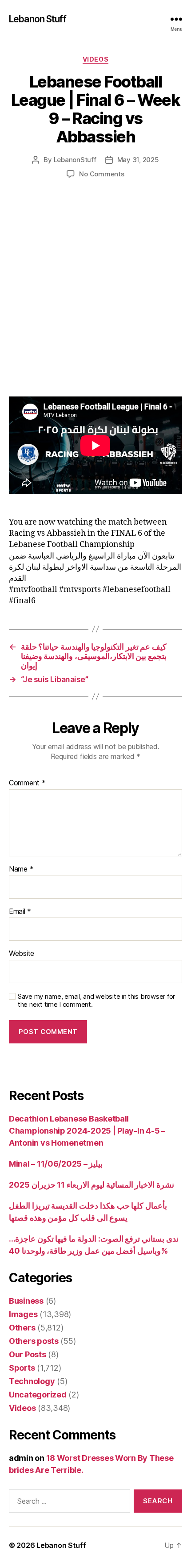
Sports (22, 1367)
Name (21, 869)
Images (23, 1314)
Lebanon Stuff (37, 19)
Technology (32, 1381)
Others (22, 1327)
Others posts (34, 1341)
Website (21, 954)
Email (20, 912)
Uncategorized (38, 1394)
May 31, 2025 (138, 159)
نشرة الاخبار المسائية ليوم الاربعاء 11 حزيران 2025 (91, 1184)
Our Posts (27, 1354)
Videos (95, 59)
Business (26, 1300)
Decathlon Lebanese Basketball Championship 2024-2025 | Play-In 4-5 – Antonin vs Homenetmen (87, 1130)
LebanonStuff (75, 159)
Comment (27, 783)
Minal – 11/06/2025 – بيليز (56, 1163)
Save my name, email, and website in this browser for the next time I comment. (96, 1001)
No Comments (101, 174)
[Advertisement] (95, 297)
